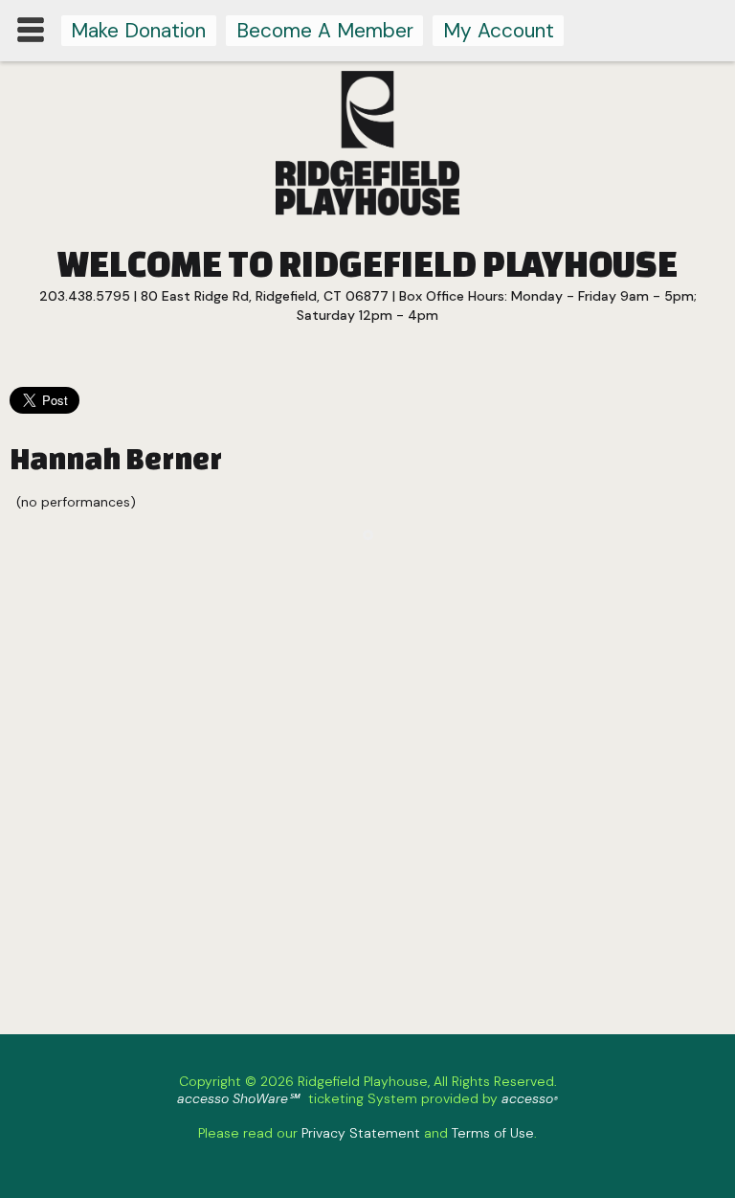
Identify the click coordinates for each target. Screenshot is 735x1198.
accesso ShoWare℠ (238, 1098)
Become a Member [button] (324, 30)
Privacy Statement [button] (360, 1132)
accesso (529, 1098)
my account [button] (498, 30)
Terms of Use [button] (493, 1132)
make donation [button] (138, 30)
